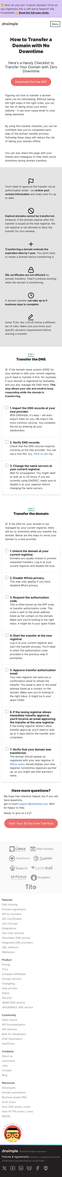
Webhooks (8, 952)
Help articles (9, 988)
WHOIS (6, 1116)
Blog (4, 1075)
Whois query (17, 764)
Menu (55, 24)
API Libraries (9, 1029)
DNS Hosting (9, 904)
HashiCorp (8, 1043)
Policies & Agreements (15, 1156)
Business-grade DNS (14, 1097)
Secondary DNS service (16, 937)
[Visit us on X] (4, 1168)
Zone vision (9, 1102)
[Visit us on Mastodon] (45, 1168)
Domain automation (14, 1092)
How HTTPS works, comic (17, 1111)
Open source (9, 1019)
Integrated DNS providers (17, 942)
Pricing (6, 964)
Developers (9, 1087)
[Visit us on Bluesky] (29, 1168)
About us (7, 1056)
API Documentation (13, 1024)
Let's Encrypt (10, 923)
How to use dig (43, 453)
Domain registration (14, 909)
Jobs (5, 1065)
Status (6, 993)
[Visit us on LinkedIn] (21, 1168)
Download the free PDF (31, 81)
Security (7, 997)
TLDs (5, 969)
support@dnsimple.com (33, 803)
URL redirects (10, 947)
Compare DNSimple (14, 974)
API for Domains (11, 914)
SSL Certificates (11, 918)
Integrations (9, 928)
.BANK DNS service (13, 1002)
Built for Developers (14, 1034)
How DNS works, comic (16, 1106)
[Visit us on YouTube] (12, 1168)
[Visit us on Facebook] (37, 1168)
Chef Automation (12, 1038)
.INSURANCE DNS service (17, 1007)
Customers (8, 1060)
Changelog (8, 983)
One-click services (13, 933)
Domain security (11, 978)
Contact (7, 1070)
